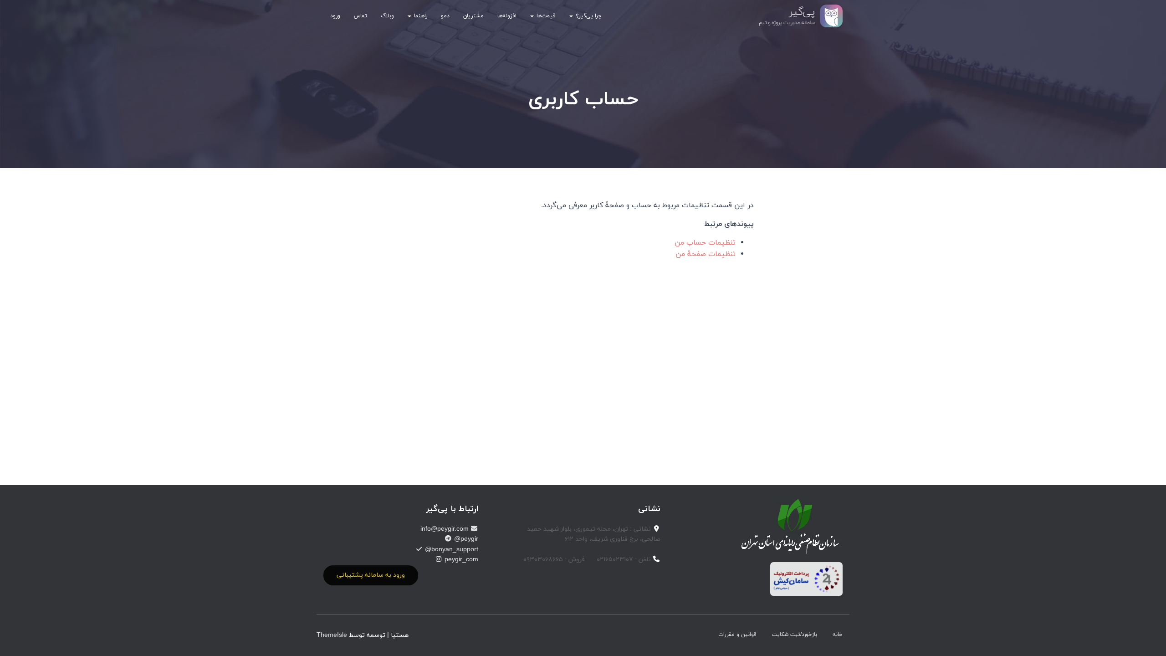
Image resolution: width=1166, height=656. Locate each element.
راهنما (419, 16)
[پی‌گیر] (801, 16)
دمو (445, 16)
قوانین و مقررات (737, 634)
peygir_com (460, 559)
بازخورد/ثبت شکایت (794, 634)
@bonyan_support (450, 549)
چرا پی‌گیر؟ (588, 16)
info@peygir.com (445, 529)
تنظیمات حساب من (705, 243)
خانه (838, 634)
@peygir (465, 539)
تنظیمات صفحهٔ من (705, 254)
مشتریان (473, 16)
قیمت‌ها (545, 16)
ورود (335, 16)
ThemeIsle (332, 635)
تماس (360, 16)
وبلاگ (387, 16)
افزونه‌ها (507, 16)
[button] (571, 16)
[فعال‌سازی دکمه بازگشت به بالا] (18, 637)
